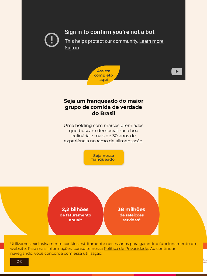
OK (19, 262)
